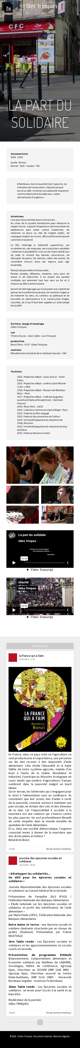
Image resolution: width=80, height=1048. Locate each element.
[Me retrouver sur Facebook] (48, 1042)
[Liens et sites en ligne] (35, 1042)
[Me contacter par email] (41, 1042)
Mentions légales (61, 1036)
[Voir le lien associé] (70, 861)
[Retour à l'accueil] (40, 6)
